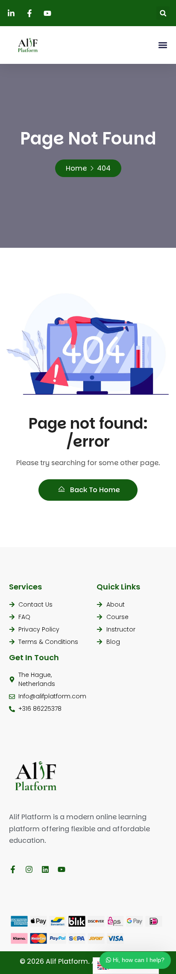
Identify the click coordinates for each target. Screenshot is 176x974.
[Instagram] (29, 869)
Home (76, 168)
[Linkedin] (45, 869)
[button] (163, 13)
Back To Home (94, 490)
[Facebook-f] (13, 869)
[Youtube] (61, 869)
